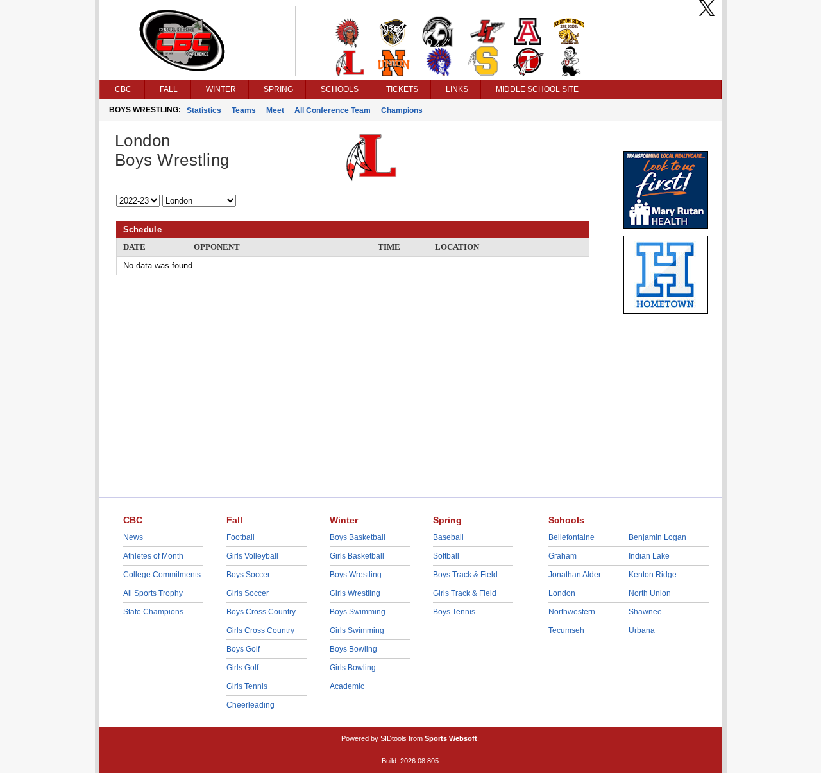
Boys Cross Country (261, 611)
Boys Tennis (454, 611)
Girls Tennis (246, 686)
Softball (446, 556)
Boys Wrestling (356, 574)
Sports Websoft (451, 738)
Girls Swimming (357, 630)
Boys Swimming (357, 611)
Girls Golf (242, 667)
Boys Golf (243, 649)
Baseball (448, 537)
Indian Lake (649, 556)
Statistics (204, 110)
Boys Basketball (357, 537)
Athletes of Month (153, 556)
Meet (275, 110)
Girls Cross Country (260, 630)
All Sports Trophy (153, 593)
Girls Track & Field (464, 593)
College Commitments (162, 574)
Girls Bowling (353, 667)
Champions (402, 110)
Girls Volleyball (252, 556)
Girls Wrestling (355, 593)
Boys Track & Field (465, 574)
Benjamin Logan (657, 537)
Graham (562, 556)
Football (240, 537)
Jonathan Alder (574, 574)
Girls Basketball (357, 556)
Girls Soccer (247, 593)
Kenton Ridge (653, 574)
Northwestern (571, 611)
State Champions (153, 611)
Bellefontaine (571, 537)
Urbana (642, 630)
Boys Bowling (353, 649)
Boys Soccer (248, 574)
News (133, 537)
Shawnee (645, 611)
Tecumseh (566, 630)
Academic (347, 686)
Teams (244, 110)
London (561, 593)
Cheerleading (250, 704)
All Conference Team (332, 110)
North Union (650, 593)
